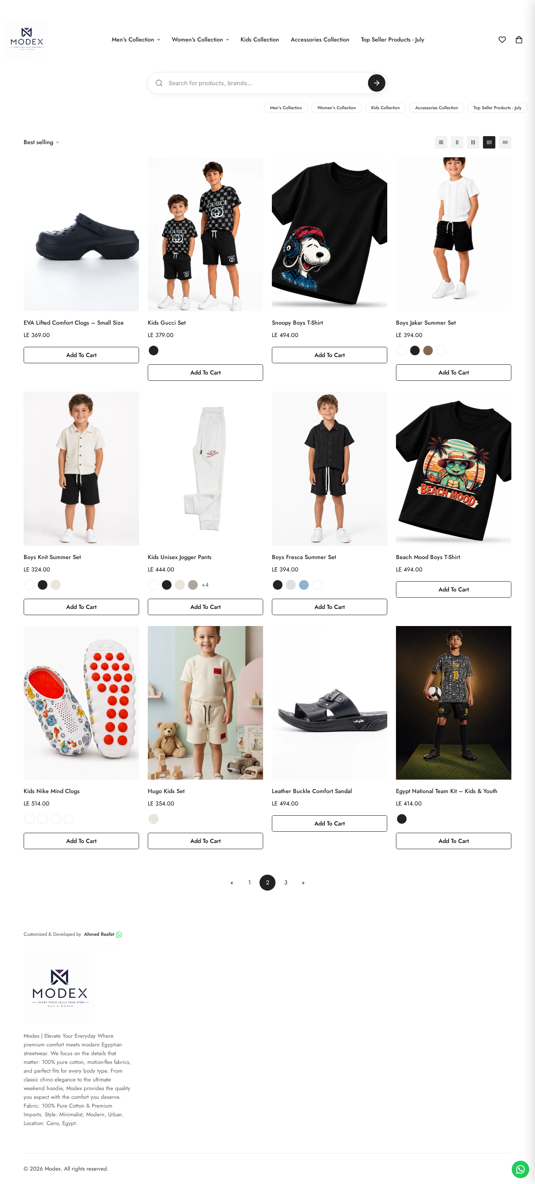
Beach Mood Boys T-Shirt (428, 557)
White (402, 350)
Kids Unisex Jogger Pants (179, 557)
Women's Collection (197, 39)
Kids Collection (260, 39)
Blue (304, 585)
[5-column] (505, 142)
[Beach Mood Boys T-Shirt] (453, 469)
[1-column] (441, 142)
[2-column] (457, 142)
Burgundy (441, 350)
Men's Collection (133, 39)
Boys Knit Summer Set (52, 557)
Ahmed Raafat (99, 934)
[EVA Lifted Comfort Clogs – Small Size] (81, 234)
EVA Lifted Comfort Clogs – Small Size (74, 322)
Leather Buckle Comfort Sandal (312, 791)
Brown (428, 350)
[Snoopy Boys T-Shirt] (329, 234)
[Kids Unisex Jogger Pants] (205, 469)
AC (55, 819)
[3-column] (473, 142)
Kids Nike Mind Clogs (52, 791)
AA (29, 819)
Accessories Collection (320, 39)
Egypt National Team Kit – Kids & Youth (447, 791)
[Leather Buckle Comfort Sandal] (329, 703)
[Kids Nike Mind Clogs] (81, 703)
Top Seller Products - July (392, 39)
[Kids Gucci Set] (205, 234)
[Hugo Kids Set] (205, 703)
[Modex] (26, 40)
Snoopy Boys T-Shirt (297, 322)
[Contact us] (520, 1169)
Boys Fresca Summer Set (304, 557)
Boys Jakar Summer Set (426, 322)
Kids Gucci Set (167, 322)
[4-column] (489, 142)
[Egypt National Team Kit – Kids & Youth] (453, 703)
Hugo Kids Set (166, 791)
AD (69, 819)
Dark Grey (193, 585)
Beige (55, 585)
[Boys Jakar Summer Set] (453, 234)
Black (153, 350)
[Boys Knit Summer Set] (81, 469)
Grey (291, 585)
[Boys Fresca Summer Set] (329, 469)
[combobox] (266, 83)
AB (42, 819)
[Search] (376, 83)
